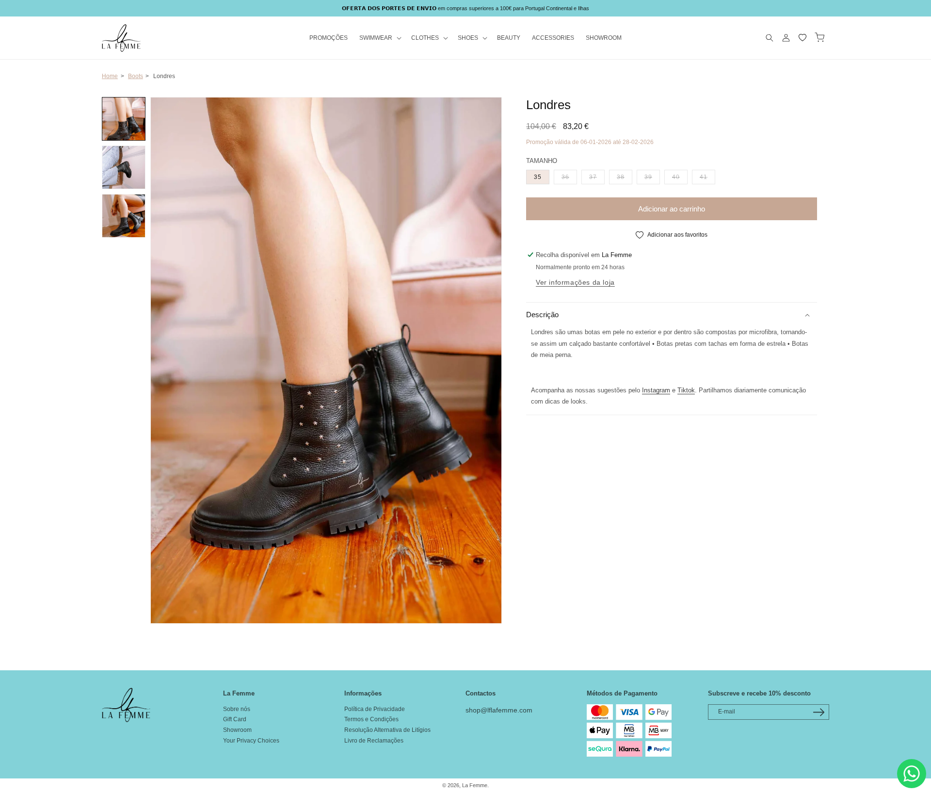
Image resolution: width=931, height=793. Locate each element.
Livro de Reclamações (373, 740)
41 (707, 176)
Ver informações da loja (575, 282)
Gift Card (234, 719)
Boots (135, 76)
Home (110, 76)
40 (680, 176)
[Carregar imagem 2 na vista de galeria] (123, 167)
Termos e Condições (371, 719)
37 (597, 176)
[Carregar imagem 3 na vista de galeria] (123, 216)
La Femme (474, 785)
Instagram (656, 390)
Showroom (237, 730)
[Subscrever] (818, 712)
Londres (164, 76)
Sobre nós (236, 709)
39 (652, 176)
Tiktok (686, 390)
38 (624, 176)
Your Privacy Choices (251, 740)
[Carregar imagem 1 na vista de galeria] (123, 119)
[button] (379, 38)
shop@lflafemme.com (499, 710)
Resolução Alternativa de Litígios (387, 730)
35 (538, 177)
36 (569, 176)
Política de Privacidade (374, 709)
